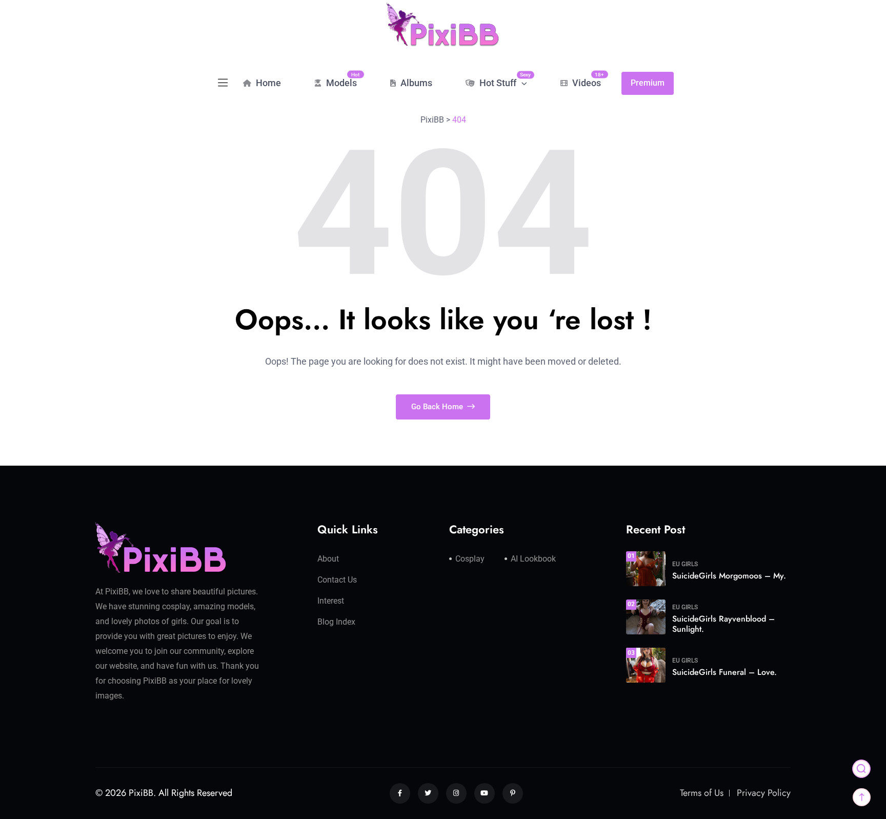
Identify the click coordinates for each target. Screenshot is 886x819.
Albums (415, 82)
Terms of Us (701, 793)
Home (267, 82)
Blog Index (336, 622)
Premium (647, 83)
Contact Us (337, 580)
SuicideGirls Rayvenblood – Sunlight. (723, 624)
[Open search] (861, 769)
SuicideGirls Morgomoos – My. (729, 576)
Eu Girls (685, 564)
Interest (330, 601)
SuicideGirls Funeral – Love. (724, 672)
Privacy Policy (764, 793)
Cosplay (470, 559)
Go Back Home (438, 406)
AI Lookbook (533, 559)
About (328, 559)
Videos (585, 79)
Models (340, 79)
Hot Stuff (502, 80)
